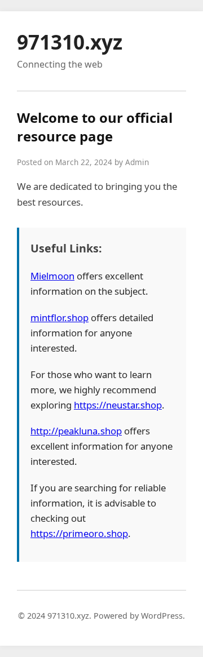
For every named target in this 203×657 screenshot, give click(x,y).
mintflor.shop (59, 317)
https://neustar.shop (118, 404)
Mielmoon (52, 275)
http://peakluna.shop (76, 430)
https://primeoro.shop (79, 533)
